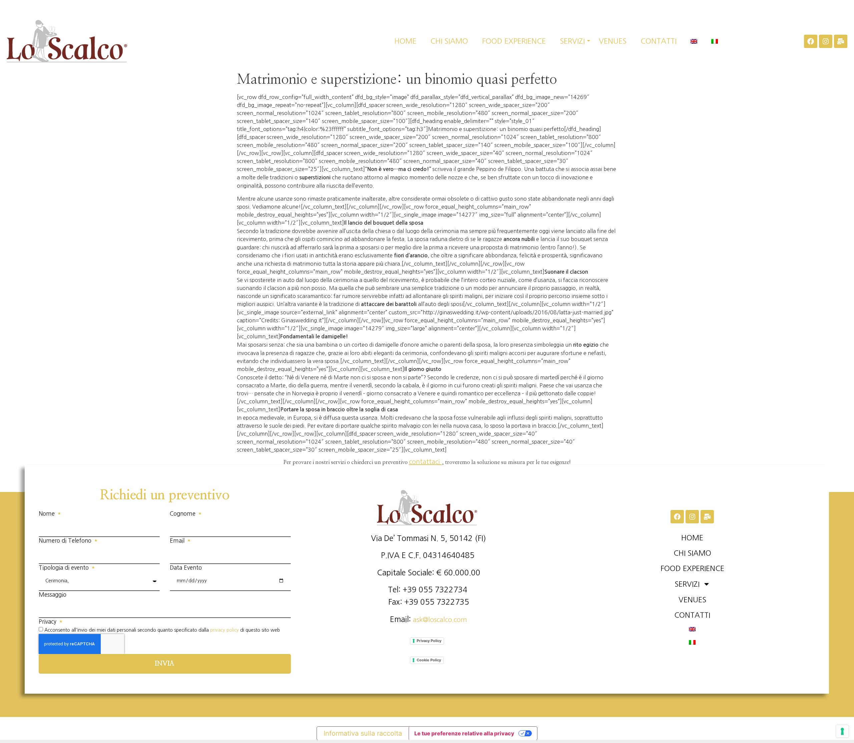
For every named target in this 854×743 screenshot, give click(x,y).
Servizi (572, 41)
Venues (612, 41)
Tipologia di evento (64, 567)
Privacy (48, 621)
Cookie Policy (429, 660)
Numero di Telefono (66, 540)
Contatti (658, 41)
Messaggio (52, 594)
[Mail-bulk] (840, 41)
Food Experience (514, 41)
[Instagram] (825, 41)
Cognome (183, 513)
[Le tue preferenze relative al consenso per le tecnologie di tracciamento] (842, 731)
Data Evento (186, 567)
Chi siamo (449, 41)
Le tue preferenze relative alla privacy (464, 733)
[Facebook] (810, 41)
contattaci (425, 461)
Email (178, 540)
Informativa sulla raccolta (363, 733)
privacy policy (224, 629)
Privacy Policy (429, 640)
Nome (47, 513)
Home (405, 41)
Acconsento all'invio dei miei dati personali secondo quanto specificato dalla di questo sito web (162, 629)
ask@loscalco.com (440, 619)
